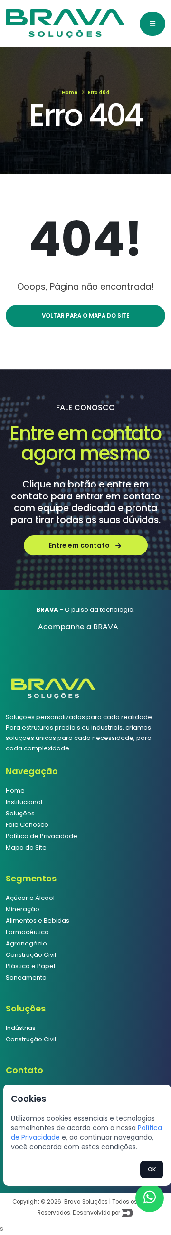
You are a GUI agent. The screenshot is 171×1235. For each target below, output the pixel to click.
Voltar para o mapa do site (85, 315)
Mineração (22, 909)
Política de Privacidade (41, 836)
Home (69, 92)
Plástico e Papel (30, 966)
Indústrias (21, 1027)
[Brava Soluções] (53, 686)
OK (152, 1169)
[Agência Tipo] (127, 1212)
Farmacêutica (27, 931)
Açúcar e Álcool (30, 897)
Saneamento (26, 977)
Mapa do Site (26, 847)
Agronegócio (26, 943)
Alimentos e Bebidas (37, 920)
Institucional (24, 801)
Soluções (20, 813)
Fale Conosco (27, 824)
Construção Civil (31, 954)
